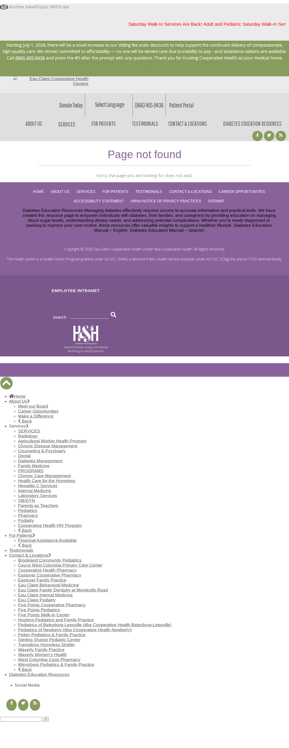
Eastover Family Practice (42, 580)
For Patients (103, 123)
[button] (6, 383)
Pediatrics (27, 510)
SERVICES (29, 431)
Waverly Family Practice (41, 649)
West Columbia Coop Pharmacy (49, 659)
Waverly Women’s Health (42, 654)
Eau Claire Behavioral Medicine (48, 585)
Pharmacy (28, 515)
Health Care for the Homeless (46, 480)
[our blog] (281, 136)
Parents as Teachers (38, 505)
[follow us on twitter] (23, 705)
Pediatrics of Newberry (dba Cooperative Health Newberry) (75, 629)
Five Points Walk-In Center (44, 614)
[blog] (35, 705)
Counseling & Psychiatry (42, 451)
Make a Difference (36, 416)
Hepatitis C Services (37, 485)
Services (86, 192)
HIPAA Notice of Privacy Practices (166, 201)
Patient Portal (181, 105)
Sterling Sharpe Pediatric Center (49, 639)
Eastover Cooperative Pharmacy (49, 575)
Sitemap (216, 201)
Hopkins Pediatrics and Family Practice (56, 619)
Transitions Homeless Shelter (46, 644)
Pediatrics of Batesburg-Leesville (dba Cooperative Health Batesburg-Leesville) (94, 624)
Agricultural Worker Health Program (52, 441)
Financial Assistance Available (47, 540)
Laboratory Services (37, 495)
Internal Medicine (34, 490)
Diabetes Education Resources (252, 123)
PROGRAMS (31, 470)
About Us (34, 123)
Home (38, 192)
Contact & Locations (187, 123)
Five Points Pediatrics (39, 610)
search (59, 317)
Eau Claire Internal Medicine (45, 595)
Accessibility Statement (99, 201)
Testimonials (145, 123)
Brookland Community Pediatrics (50, 560)
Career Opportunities (242, 192)
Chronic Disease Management (47, 446)
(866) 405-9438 (30, 58)
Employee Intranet (76, 290)
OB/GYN (26, 500)
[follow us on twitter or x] (269, 136)
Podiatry (26, 520)
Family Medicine (34, 465)
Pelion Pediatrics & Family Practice (52, 634)
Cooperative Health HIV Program (50, 525)
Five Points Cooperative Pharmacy (52, 605)
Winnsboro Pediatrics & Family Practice (56, 664)
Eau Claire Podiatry (37, 600)
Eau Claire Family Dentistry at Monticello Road (63, 590)
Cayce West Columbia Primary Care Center (60, 565)
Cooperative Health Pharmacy (47, 570)
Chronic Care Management (44, 475)
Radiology (28, 436)
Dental (24, 455)
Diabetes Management (40, 460)
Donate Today (71, 105)
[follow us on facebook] (257, 136)
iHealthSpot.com (94, 351)
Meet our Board (33, 406)
